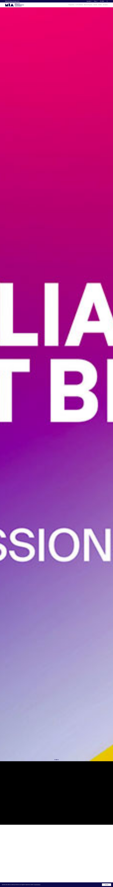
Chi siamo (105, 4)
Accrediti (89, 1)
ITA (100, 1)
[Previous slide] (2, 385)
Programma (71, 4)
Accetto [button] (106, 884)
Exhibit (100, 4)
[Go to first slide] (110, 385)
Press (95, 1)
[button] (107, 1)
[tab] (54, 759)
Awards (95, 4)
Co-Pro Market (79, 4)
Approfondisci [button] (37, 884)
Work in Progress (88, 4)
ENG (103, 1)
